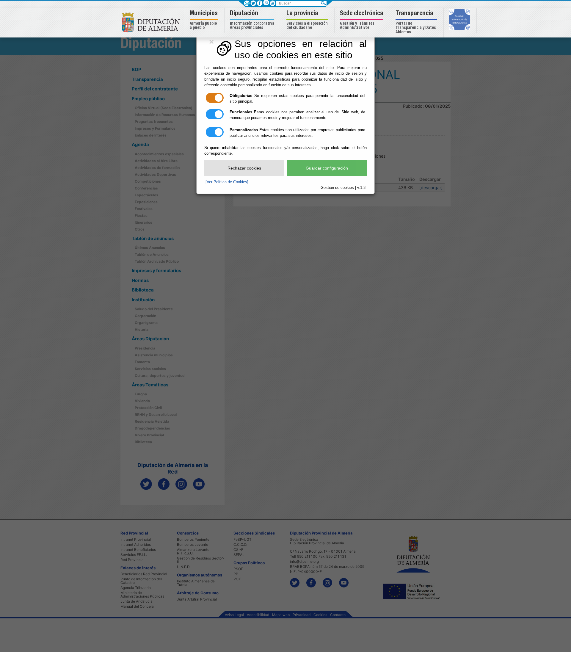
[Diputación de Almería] (152, 22)
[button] (204, 20)
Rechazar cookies (244, 168)
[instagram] (266, 2)
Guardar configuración (327, 168)
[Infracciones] (460, 20)
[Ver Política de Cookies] (227, 182)
